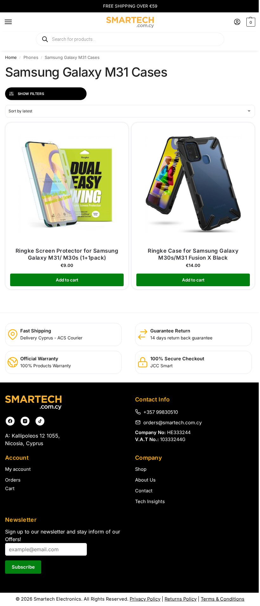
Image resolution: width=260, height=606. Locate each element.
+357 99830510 (160, 412)
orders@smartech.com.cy (172, 422)
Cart (10, 488)
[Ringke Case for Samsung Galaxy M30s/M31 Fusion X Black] (193, 184)
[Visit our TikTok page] (40, 421)
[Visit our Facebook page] (10, 421)
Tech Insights (150, 501)
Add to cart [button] (67, 279)
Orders (13, 480)
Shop (140, 469)
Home (11, 57)
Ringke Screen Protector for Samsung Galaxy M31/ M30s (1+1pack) (67, 254)
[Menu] (14, 22)
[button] (250, 22)
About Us (145, 480)
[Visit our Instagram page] (25, 421)
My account (18, 469)
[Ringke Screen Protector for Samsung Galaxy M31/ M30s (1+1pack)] (67, 184)
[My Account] (237, 22)
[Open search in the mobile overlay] (130, 39)
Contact (144, 491)
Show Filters (31, 94)
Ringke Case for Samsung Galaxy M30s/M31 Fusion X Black (193, 254)
